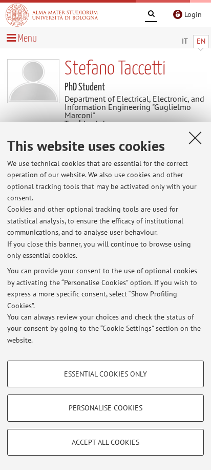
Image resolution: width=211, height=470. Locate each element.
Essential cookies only (105, 374)
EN (201, 41)
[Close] (195, 137)
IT (185, 41)
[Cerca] (151, 15)
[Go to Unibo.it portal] (51, 15)
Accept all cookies (105, 442)
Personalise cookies (105, 407)
